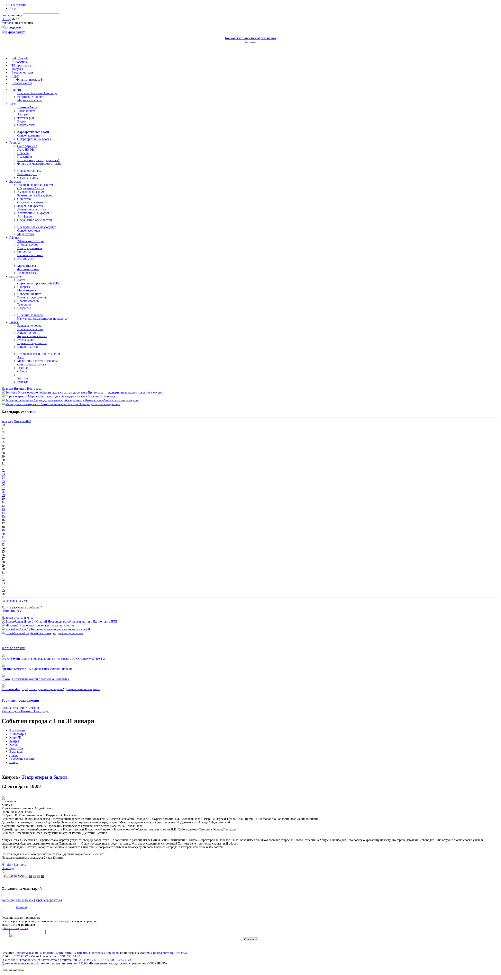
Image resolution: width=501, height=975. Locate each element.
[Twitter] (34, 876)
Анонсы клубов (27, 244)
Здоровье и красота (30, 206)
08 (3, 491)
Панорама (24, 286)
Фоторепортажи (22, 72)
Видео (21, 121)
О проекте (47, 952)
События (34, 707)
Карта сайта (64, 952)
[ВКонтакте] (30, 876)
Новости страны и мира (17, 617)
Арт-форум (24, 216)
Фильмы (22, 79)
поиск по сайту (12, 15)
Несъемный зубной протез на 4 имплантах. (41, 679)
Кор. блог (112, 952)
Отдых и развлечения (31, 202)
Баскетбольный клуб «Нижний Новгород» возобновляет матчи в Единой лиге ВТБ (61, 621)
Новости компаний (30, 329)
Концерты (24, 251)
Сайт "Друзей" (27, 146)
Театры (14, 741)
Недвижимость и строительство (38, 353)
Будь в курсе (250, 42)
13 (3, 509)
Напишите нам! (12, 611)
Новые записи (13, 648)
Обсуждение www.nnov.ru (34, 220)
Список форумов (28, 230)
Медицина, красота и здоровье (37, 360)
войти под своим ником (17, 900)
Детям (13, 755)
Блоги (13, 103)
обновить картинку (15, 928)
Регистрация (17, 4)
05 (3, 481)
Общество (24, 198)
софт (41, 79)
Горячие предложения (32, 297)
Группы (14, 142)
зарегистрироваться (49, 900)
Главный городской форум (35, 184)
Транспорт (24, 304)
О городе (15, 276)
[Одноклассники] (39, 876)
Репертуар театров (29, 248)
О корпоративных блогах (34, 139)
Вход (12, 8)
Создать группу (27, 177)
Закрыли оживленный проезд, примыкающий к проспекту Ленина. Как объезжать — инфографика (72, 400)
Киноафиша (20, 62)
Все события (25, 258)
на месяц (23, 600)
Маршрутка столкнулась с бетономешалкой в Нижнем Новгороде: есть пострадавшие (62, 404)
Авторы (22, 114)
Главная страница (13, 707)
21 (3, 537)
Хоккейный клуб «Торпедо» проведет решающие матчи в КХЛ (47, 629)
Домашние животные (31, 209)
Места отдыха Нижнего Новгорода (25, 711)
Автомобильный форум (33, 213)
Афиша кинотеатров (30, 241)
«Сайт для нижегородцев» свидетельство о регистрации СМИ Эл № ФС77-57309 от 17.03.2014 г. (67, 960)
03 (3, 474)
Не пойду (8, 868)
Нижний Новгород (30, 315)
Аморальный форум (30, 191)
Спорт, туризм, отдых (31, 364)
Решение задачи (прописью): (21, 917)
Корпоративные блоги (32, 336)
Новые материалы (29, 170)
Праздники (24, 156)
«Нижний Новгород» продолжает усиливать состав (40, 625)
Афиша (14, 237)
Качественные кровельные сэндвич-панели (43, 668)
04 (3, 477)
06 (3, 484)
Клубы (13, 744)
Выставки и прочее (30, 255)
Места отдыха (26, 265)
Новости (15, 89)
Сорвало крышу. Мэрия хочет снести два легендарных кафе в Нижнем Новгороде (60, 396)
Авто (20, 357)
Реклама (22, 382)
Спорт (13, 762)
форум (144, 952)
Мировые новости (29, 100)
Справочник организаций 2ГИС (38, 283)
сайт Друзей (20, 58)
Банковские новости (30, 325)
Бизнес (14, 322)
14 (3, 512)
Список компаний (29, 135)
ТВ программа (21, 65)
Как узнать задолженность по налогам (42, 318)
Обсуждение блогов (30, 188)
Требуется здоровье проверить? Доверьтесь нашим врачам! (61, 689)
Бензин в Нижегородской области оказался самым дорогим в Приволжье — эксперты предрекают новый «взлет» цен (84, 392)
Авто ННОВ (25, 149)
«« (3, 421)
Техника (22, 367)
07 (3, 488)
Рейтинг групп (27, 174)
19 (3, 530)
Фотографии (25, 118)
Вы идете (20, 864)
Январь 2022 (22, 421)
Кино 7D (15, 737)
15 (3, 516)
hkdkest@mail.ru (27, 952)
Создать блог (26, 125)
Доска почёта (26, 110)
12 (3, 505)
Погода (6, 19)
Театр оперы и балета (45, 777)
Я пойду (7, 864)
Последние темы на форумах (36, 227)
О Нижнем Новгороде (89, 952)
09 (3, 495)
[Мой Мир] (43, 876)
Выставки (16, 751)
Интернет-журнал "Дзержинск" (38, 160)
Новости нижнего (29, 294)
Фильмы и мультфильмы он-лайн (39, 163)
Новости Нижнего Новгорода (37, 93)
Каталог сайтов (22, 83)
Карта (15, 76)
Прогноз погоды (28, 301)
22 (3, 541)
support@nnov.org (162, 952)
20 (3, 534)
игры (32, 79)
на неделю (8, 600)
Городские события (22, 758)
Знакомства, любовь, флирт (35, 195)
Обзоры (22, 371)
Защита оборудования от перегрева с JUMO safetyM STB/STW (63, 658)
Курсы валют (26, 339)
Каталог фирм (26, 332)
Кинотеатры (17, 734)
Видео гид (24, 308)
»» (9, 421)
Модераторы (25, 234)
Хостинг (23, 378)
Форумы (17, 69)
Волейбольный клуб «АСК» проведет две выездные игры (44, 633)
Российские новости (31, 96)
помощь (21, 907)
